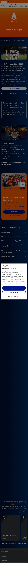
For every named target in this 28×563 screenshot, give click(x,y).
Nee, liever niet (14, 292)
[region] (14, 281)
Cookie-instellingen (14, 296)
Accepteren (14, 288)
